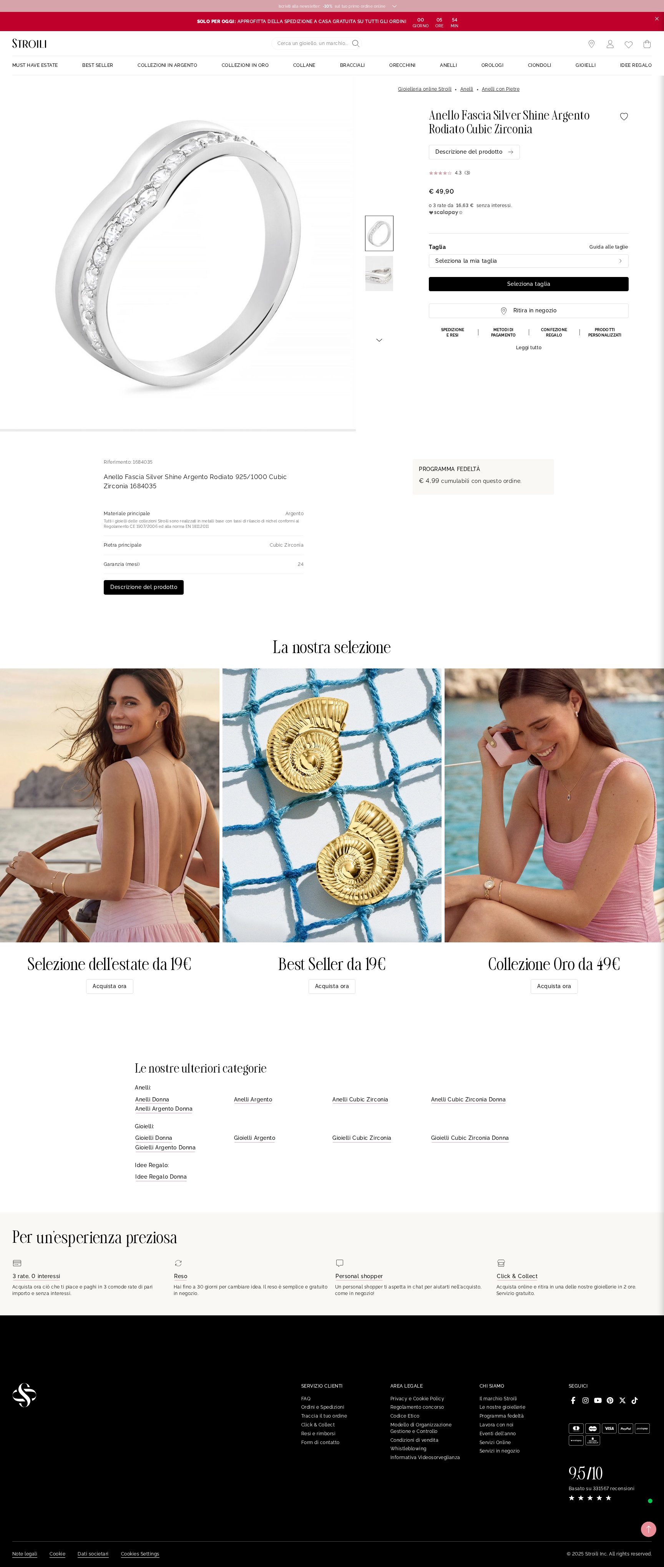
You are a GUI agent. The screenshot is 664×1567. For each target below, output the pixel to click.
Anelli (466, 89)
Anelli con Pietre (501, 89)
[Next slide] (379, 339)
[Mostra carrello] (647, 44)
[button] (529, 339)
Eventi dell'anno (498, 1433)
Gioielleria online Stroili (425, 89)
